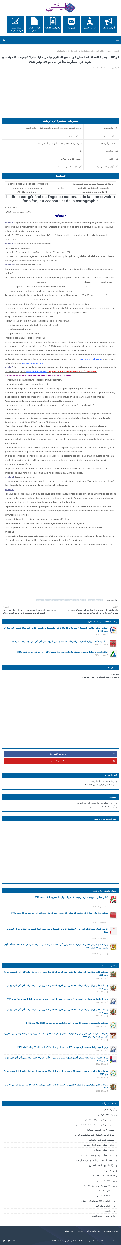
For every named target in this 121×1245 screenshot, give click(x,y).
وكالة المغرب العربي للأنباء (103, 1216)
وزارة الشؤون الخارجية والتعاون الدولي (98, 1201)
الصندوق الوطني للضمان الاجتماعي (100, 1119)
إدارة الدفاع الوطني (106, 1114)
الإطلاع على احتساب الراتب (103, 781)
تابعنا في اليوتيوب (57, 761)
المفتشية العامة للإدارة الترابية (102, 1140)
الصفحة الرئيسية (113, 51)
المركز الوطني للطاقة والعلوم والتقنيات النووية (95, 1135)
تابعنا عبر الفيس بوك (58, 754)
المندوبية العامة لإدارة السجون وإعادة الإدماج (95, 1160)
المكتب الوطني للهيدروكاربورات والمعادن (97, 1155)
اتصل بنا (80, 1231)
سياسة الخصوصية (111, 1231)
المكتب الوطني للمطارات (104, 1150)
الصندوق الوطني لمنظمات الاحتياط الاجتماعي (95, 1125)
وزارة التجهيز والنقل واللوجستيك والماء (98, 1185)
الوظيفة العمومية (95, 600)
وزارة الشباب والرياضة (105, 1206)
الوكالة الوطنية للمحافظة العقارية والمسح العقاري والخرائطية (81, 51)
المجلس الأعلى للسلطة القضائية (101, 1130)
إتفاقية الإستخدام (93, 1231)
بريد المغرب (109, 1170)
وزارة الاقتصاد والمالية (105, 1180)
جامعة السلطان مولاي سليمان (102, 1175)
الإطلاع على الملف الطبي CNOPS (100, 785)
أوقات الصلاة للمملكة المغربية (102, 806)
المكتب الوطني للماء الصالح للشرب (99, 1145)
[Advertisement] (60, 96)
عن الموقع (69, 1231)
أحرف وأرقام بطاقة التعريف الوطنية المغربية (96, 803)
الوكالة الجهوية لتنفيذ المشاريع (102, 1165)
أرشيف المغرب (108, 1109)
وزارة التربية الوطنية (106, 1190)
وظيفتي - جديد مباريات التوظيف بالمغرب (79, 1241)
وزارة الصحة (109, 1211)
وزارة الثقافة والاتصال (105, 1196)
